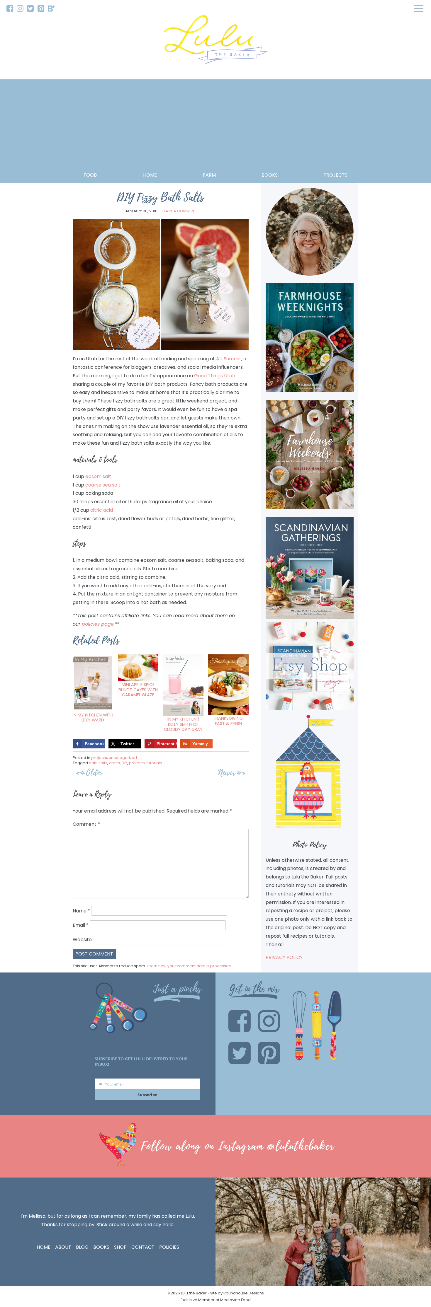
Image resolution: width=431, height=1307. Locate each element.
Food (90, 175)
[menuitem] (10, 8)
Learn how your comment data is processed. (189, 965)
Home (150, 175)
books (270, 175)
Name (81, 910)
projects (335, 175)
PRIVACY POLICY (284, 957)
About (63, 1247)
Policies (169, 1247)
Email (81, 925)
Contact (143, 1247)
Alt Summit (228, 358)
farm (209, 175)
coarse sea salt (103, 485)
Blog (82, 1247)
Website (82, 939)
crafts (114, 762)
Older (94, 773)
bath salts (98, 762)
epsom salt (98, 476)
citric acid (101, 510)
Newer (226, 773)
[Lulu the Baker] (215, 41)
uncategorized (123, 757)
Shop (120, 1247)
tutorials (154, 762)
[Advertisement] (215, 127)
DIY (124, 762)
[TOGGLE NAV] (419, 8)
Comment (86, 824)
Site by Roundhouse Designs (237, 1293)
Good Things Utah (214, 375)
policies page (98, 624)
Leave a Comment (179, 211)
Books (101, 1247)
